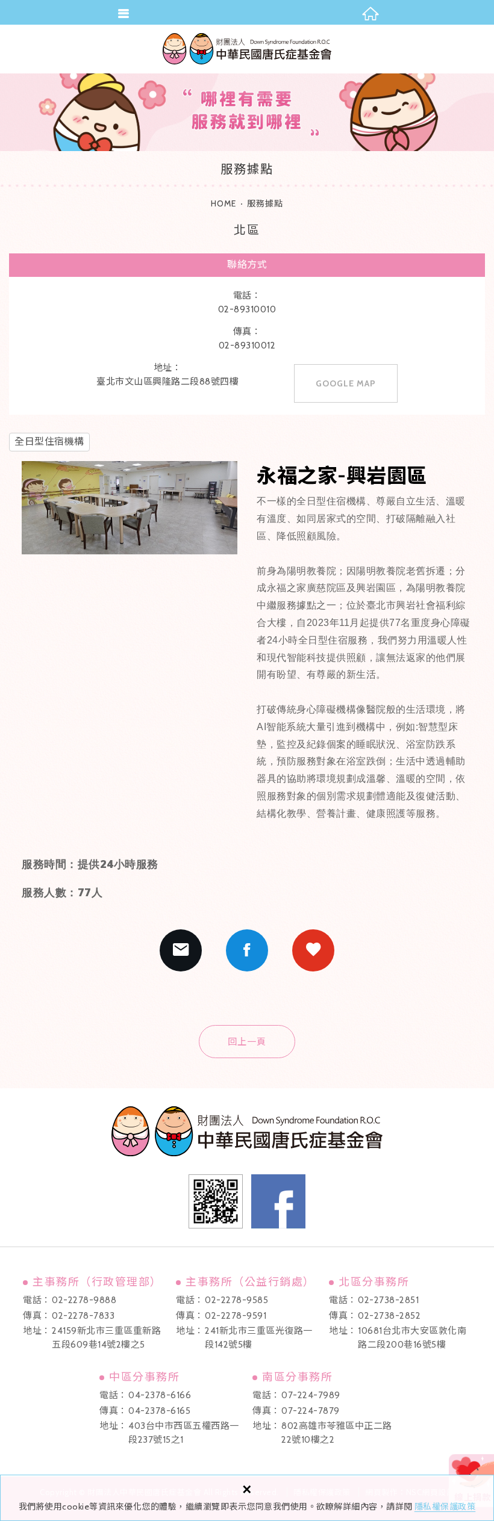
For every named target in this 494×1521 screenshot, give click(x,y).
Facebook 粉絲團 (278, 1201)
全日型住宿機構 (49, 441)
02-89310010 (247, 309)
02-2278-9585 (236, 1300)
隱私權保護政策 (445, 1506)
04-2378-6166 (159, 1395)
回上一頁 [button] (247, 1041)
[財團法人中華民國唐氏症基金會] (247, 48)
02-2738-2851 (388, 1300)
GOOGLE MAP (346, 383)
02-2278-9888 (84, 1300)
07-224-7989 (310, 1395)
